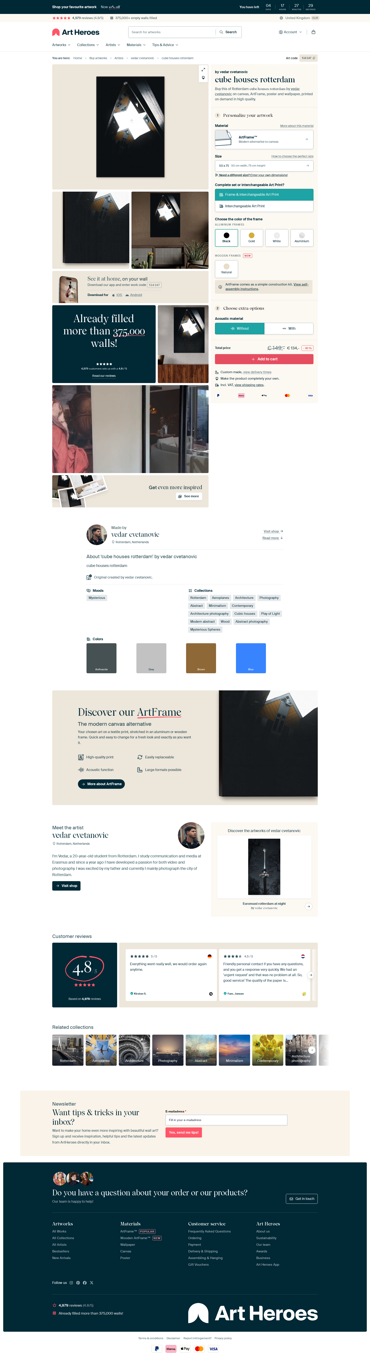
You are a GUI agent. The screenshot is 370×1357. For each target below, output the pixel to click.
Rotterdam (198, 598)
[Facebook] (84, 1283)
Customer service (206, 1223)
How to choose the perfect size (292, 156)
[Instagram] (71, 1283)
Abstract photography (252, 621)
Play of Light (270, 614)
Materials (134, 45)
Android (136, 295)
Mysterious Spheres (205, 629)
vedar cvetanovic (234, 72)
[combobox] (172, 32)
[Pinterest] (78, 1283)
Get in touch (304, 1198)
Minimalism (217, 606)
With (291, 328)
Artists (111, 45)
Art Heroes (268, 1223)
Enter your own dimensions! (253, 175)
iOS (119, 295)
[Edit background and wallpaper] (203, 77)
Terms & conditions (150, 1338)
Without (243, 328)
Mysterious (97, 598)
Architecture (244, 598)
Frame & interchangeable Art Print (252, 194)
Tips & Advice (163, 45)
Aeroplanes (220, 598)
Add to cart (268, 359)
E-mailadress (176, 1111)
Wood (225, 621)
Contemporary (242, 606)
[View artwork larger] (203, 69)
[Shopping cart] (313, 32)
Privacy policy (223, 1338)
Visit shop (272, 531)
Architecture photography (209, 614)
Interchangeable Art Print (245, 206)
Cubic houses (244, 614)
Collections (86, 45)
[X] (91, 1283)
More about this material (296, 126)
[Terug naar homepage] (75, 32)
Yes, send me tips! (183, 1132)
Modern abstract (202, 621)
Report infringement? (197, 1338)
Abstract (196, 606)
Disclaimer (173, 1338)
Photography (269, 598)
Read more (271, 538)
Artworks (59, 45)
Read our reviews (104, 376)
